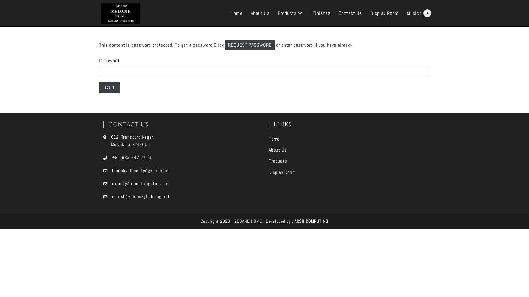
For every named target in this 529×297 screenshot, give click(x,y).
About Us (278, 150)
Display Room (282, 172)
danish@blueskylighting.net (141, 196)
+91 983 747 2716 (131, 157)
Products (278, 161)
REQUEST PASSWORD (250, 45)
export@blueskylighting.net (140, 183)
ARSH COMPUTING (311, 221)
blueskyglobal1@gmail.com (140, 170)
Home (274, 139)
